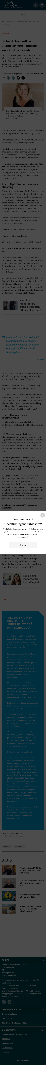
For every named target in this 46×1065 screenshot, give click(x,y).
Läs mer (23, 545)
